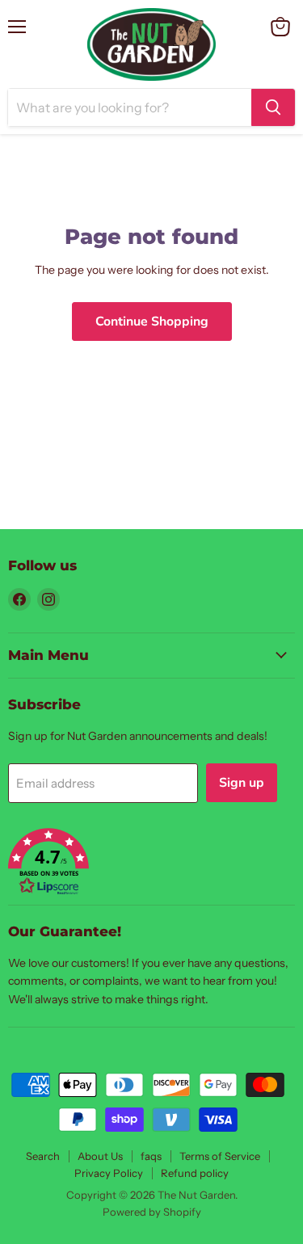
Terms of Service (219, 1155)
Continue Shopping (151, 321)
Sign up (241, 783)
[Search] (273, 107)
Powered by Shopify (152, 1211)
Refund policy (195, 1172)
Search (43, 1155)
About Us (100, 1155)
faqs (151, 1155)
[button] (151, 863)
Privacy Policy (108, 1172)
